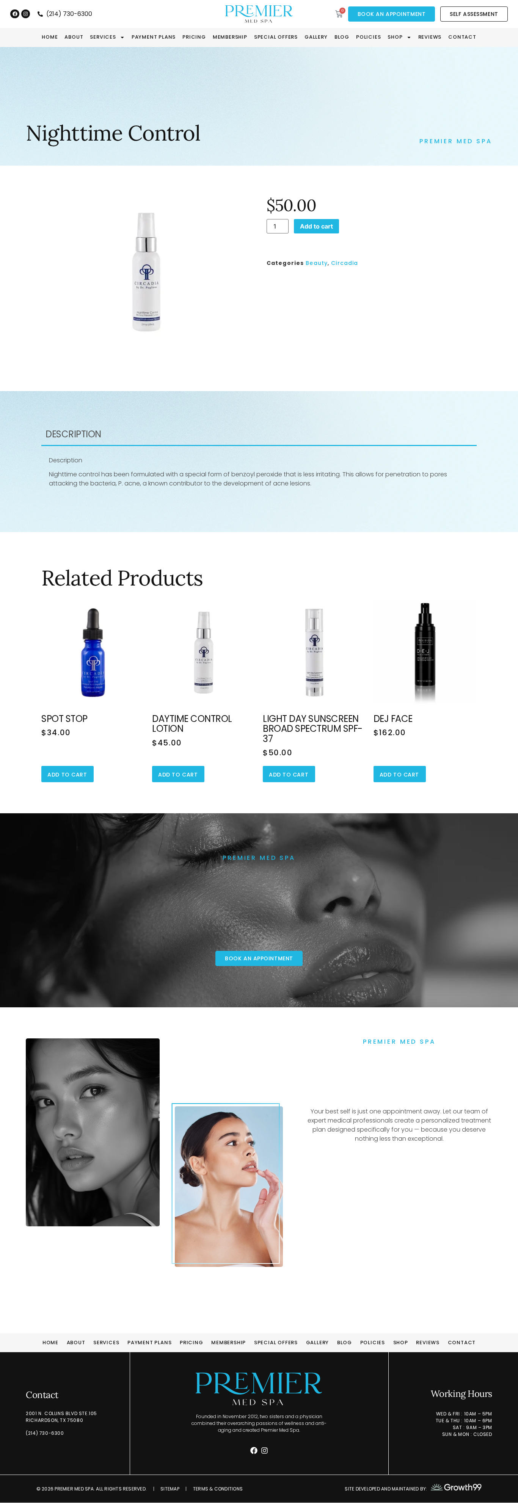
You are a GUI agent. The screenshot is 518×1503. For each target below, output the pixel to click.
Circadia (344, 263)
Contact (462, 37)
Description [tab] (73, 434)
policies (368, 37)
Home (50, 37)
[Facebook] (14, 13)
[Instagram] (25, 13)
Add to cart (316, 226)
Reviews (430, 37)
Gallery (316, 37)
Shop (395, 37)
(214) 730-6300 (45, 1433)
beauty (317, 263)
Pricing (194, 37)
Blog (341, 37)
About (73, 37)
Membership (230, 37)
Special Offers (276, 37)
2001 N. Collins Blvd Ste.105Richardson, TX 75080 (61, 1416)
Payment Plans (154, 37)
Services (103, 37)
